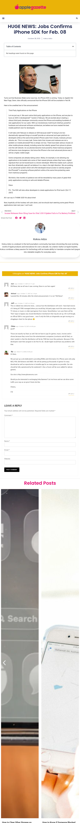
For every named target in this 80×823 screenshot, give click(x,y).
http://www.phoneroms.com (27, 374)
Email (7, 450)
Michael (13, 293)
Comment (8, 415)
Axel (12, 284)
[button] (3, 18)
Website (7, 459)
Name (7, 441)
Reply (72, 288)
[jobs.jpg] (40, 93)
